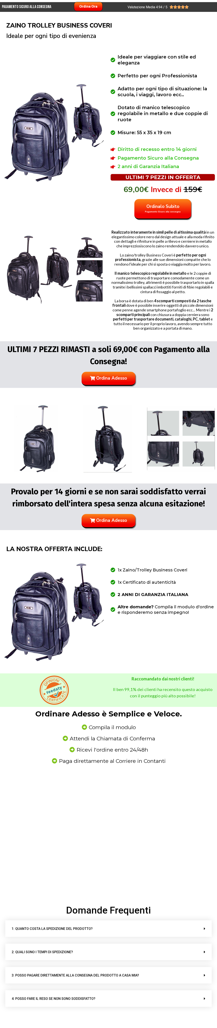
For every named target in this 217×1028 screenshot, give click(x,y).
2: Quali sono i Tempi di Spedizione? (42, 952)
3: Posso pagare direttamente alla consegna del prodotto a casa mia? (75, 975)
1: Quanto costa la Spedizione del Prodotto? (52, 929)
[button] (108, 928)
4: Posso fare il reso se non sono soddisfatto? (53, 999)
